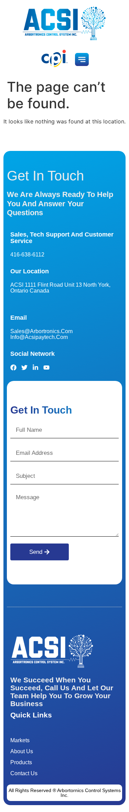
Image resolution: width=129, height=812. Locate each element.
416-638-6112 (27, 254)
